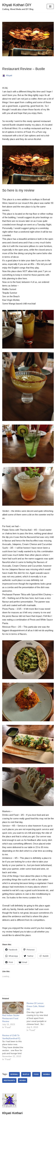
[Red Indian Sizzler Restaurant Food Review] (13, 1008)
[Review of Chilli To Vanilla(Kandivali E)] (14, 1047)
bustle (26, 1074)
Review (22, 1080)
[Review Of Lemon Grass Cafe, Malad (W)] (39, 1017)
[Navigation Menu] (50, 6)
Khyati (9, 75)
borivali (14, 1074)
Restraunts (9, 1080)
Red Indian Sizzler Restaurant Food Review (10, 1018)
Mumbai (46, 1074)
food (36, 1074)
